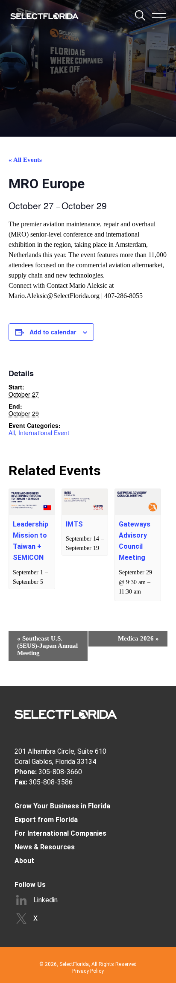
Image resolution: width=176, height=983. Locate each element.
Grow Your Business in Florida (62, 806)
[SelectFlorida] (44, 16)
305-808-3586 (51, 782)
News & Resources (45, 847)
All (12, 432)
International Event (43, 432)
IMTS (74, 524)
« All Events (25, 159)
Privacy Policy (88, 971)
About (24, 861)
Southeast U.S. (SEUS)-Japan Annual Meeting (47, 645)
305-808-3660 (60, 772)
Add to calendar (52, 332)
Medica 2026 (138, 638)
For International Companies (60, 833)
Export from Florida (46, 820)
